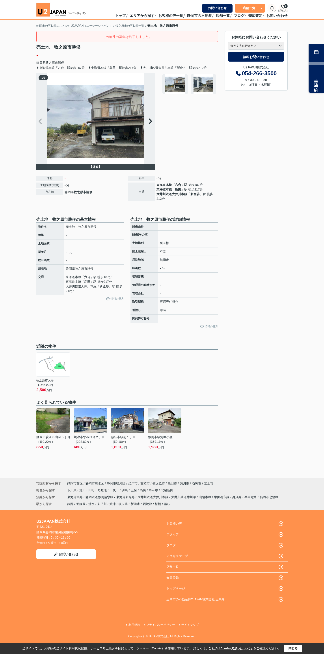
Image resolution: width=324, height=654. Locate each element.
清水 (91, 504)
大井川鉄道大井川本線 (171, 194)
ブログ (239, 15)
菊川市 (184, 483)
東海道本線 (164, 185)
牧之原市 (52, 62)
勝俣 (61, 62)
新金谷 (195, 194)
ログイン (271, 10)
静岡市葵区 (75, 483)
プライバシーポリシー (160, 624)
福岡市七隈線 (269, 497)
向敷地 (102, 490)
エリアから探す (142, 15)
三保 (134, 490)
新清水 (135, 504)
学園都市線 (222, 497)
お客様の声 (174, 523)
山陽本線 (205, 497)
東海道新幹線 (126, 497)
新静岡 (81, 504)
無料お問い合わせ (256, 57)
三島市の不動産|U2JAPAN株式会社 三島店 (195, 599)
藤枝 (167, 504)
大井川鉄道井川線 (184, 497)
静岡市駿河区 (116, 483)
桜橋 (158, 504)
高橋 (143, 490)
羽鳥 (125, 490)
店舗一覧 (249, 8)
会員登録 (172, 577)
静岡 (70, 504)
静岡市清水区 (95, 483)
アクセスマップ (177, 556)
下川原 (72, 490)
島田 (178, 189)
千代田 (115, 490)
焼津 (113, 504)
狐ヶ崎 (123, 504)
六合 (178, 185)
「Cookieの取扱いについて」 (235, 648)
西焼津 (147, 504)
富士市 (208, 483)
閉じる (293, 648)
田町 (91, 490)
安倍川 (102, 504)
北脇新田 (167, 490)
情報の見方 (117, 298)
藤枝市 (145, 483)
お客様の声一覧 (170, 15)
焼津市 (133, 483)
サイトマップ (190, 624)
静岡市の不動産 (199, 15)
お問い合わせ (217, 8)
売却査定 (255, 15)
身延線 (237, 497)
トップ (120, 15)
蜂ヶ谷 (154, 490)
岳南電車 (251, 497)
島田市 (172, 483)
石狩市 (196, 483)
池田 (82, 490)
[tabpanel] (189, 84)
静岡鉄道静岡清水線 (100, 497)
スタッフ (172, 534)
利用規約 (134, 624)
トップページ (175, 588)
